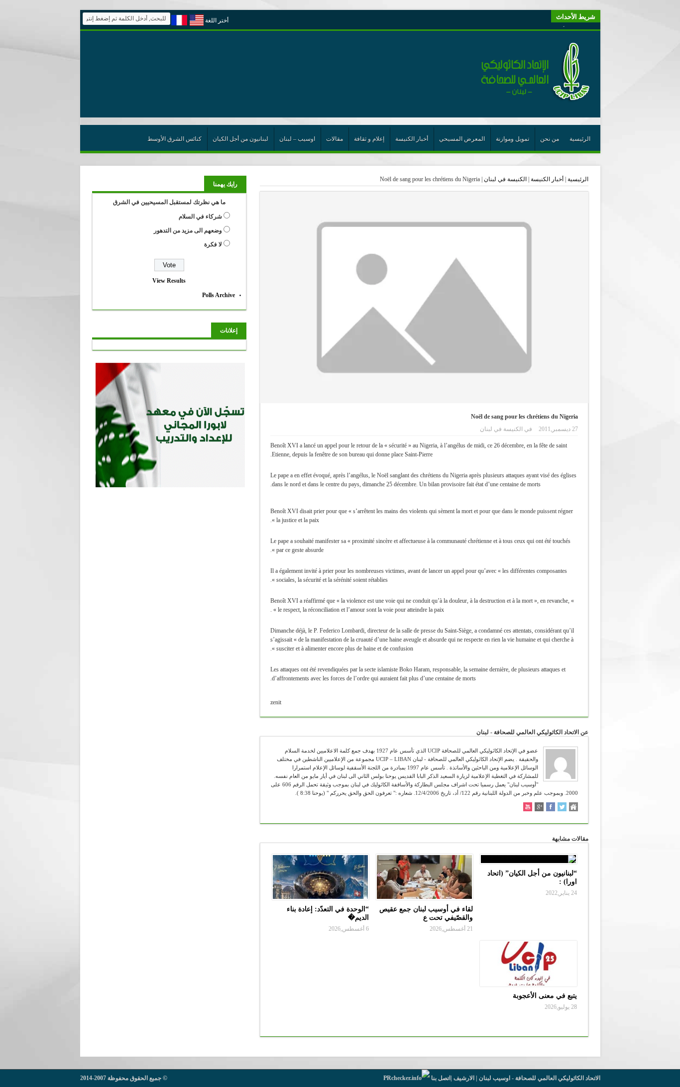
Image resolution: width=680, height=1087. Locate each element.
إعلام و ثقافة (369, 138)
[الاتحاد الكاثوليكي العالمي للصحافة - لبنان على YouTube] (527, 807)
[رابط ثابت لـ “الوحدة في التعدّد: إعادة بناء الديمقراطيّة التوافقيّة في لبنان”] (320, 877)
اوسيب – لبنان (297, 138)
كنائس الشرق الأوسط (174, 138)
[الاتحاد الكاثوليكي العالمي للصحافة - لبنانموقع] (573, 807)
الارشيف (463, 1078)
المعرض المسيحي (462, 138)
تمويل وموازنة (512, 138)
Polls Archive (218, 295)
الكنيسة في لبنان (505, 179)
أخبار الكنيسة (411, 138)
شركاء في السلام (200, 216)
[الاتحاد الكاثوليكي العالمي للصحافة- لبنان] (529, 100)
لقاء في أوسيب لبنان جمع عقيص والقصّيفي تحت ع (426, 913)
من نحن (549, 138)
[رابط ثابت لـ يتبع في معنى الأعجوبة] (528, 963)
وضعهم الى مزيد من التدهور (188, 230)
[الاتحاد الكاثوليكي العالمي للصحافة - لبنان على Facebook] (550, 807)
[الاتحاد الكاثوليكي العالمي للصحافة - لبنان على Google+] (539, 807)
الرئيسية (579, 138)
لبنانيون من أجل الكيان (240, 138)
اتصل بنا (441, 1078)
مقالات (334, 138)
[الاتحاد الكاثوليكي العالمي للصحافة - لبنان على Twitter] (562, 807)
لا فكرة (213, 244)
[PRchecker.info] (406, 1078)
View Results (169, 280)
